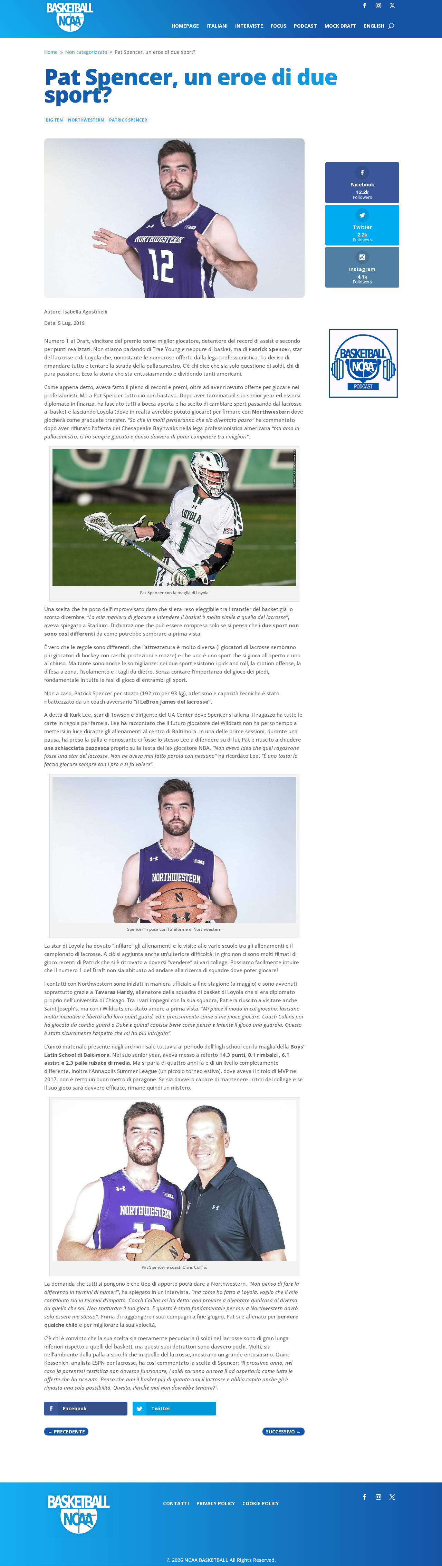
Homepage (185, 26)
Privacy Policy (215, 1504)
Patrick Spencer (128, 120)
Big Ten (54, 120)
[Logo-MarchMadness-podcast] (363, 396)
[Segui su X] (392, 5)
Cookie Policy (260, 1504)
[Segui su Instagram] (378, 5)
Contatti (176, 1504)
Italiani (217, 26)
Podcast (305, 26)
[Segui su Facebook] (364, 5)
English (374, 26)
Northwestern (86, 120)
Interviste (249, 26)
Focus (278, 26)
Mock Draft (340, 26)
